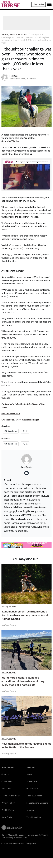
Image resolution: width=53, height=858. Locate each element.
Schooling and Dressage (37, 803)
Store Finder (7, 817)
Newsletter (38, 4)
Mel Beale (13, 76)
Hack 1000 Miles (18, 34)
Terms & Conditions (10, 795)
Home (4, 34)
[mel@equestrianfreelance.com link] (26, 473)
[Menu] (49, 4)
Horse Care (31, 781)
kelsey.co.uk (31, 843)
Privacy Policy (8, 803)
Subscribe (5, 788)
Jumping (30, 810)
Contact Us (6, 781)
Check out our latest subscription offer (20, 419)
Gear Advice (32, 788)
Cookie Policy (7, 810)
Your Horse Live (33, 817)
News (29, 774)
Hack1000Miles (11, 141)
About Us (5, 774)
